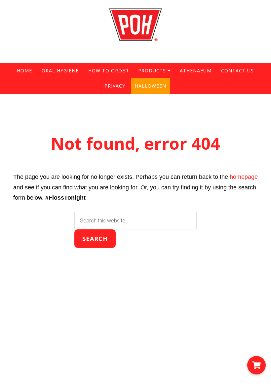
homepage (244, 177)
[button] (256, 365)
